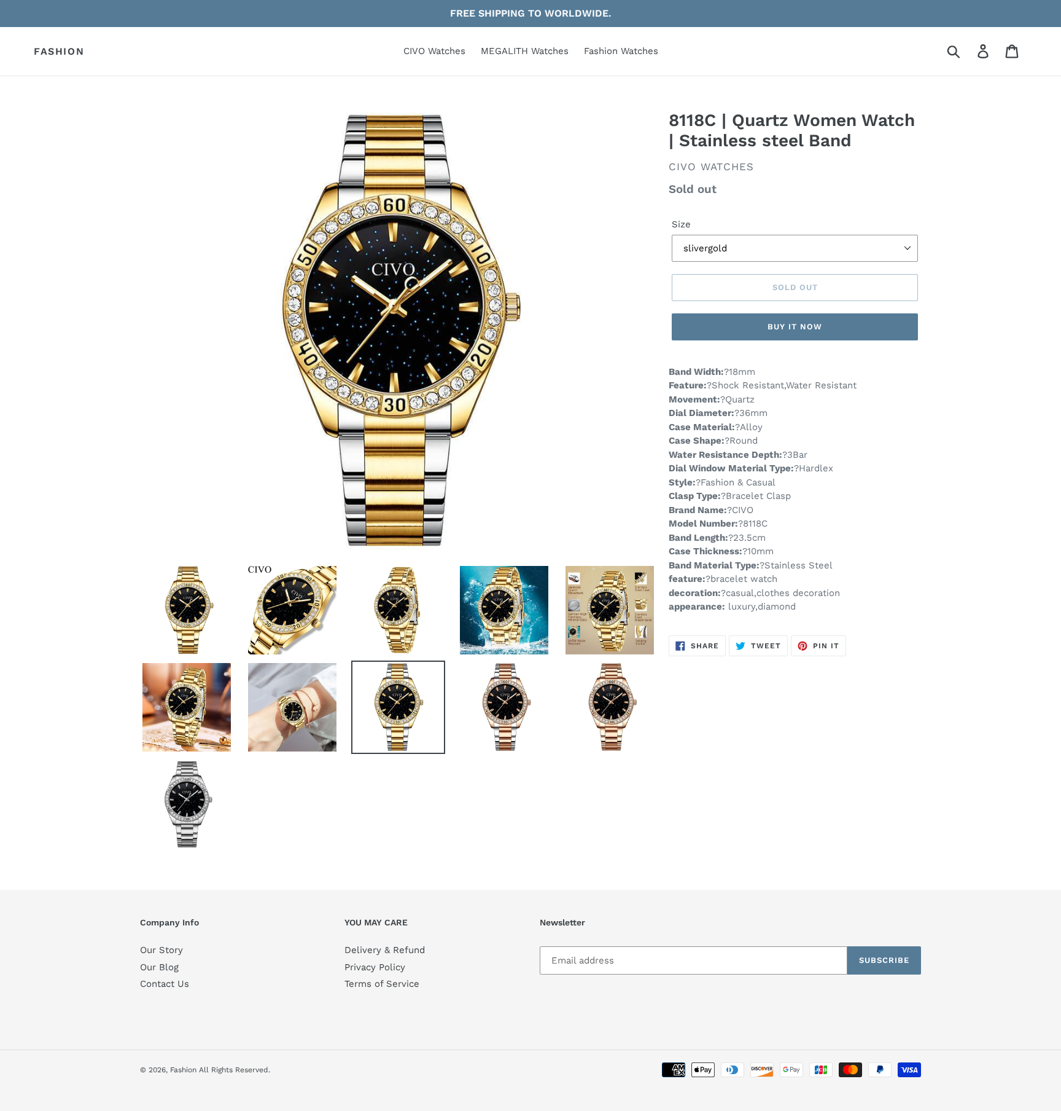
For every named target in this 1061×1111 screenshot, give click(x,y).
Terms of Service (381, 983)
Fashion (59, 51)
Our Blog (159, 967)
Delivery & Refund (384, 950)
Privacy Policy (374, 967)
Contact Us (164, 983)
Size (681, 224)
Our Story (161, 950)
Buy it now (795, 326)
